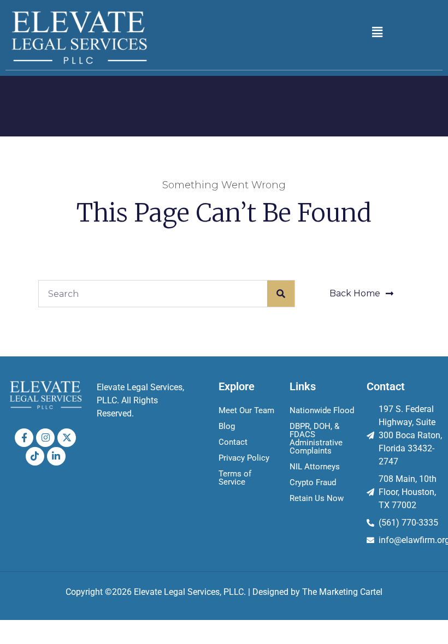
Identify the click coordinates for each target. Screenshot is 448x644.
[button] (377, 32)
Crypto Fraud (313, 482)
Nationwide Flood (322, 410)
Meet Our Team (246, 410)
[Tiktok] (35, 456)
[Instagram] (45, 437)
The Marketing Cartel (342, 592)
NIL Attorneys (315, 467)
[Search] (280, 294)
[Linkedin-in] (56, 456)
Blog (227, 426)
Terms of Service (235, 478)
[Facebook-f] (24, 437)
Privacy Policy (244, 458)
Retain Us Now (317, 498)
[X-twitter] (66, 437)
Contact (233, 442)
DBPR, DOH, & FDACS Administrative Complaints (316, 438)
